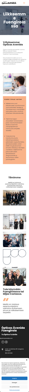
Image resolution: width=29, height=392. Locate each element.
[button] (26, 360)
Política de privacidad (14, 390)
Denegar (14, 382)
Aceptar (14, 378)
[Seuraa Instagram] (6, 342)
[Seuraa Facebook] (2, 342)
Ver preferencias (14, 387)
